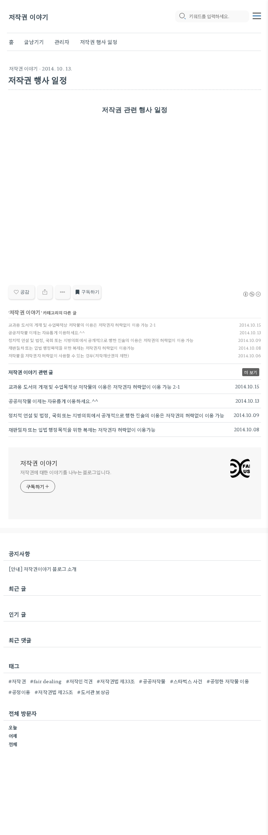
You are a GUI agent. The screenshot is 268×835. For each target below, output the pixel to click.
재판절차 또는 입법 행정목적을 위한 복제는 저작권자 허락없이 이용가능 (71, 348)
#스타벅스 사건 (186, 681)
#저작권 (17, 681)
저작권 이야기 (29, 16)
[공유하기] (45, 292)
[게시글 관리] (63, 292)
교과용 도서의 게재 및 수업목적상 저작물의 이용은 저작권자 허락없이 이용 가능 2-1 (82, 325)
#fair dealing (46, 681)
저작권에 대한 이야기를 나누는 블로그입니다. (66, 472)
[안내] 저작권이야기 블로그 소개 (43, 568)
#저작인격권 (79, 681)
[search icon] (182, 16)
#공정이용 (19, 691)
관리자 (61, 41)
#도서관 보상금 (93, 691)
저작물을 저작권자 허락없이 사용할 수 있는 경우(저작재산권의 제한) (68, 355)
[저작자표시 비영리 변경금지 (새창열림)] (251, 294)
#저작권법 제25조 (54, 691)
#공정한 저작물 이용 (228, 681)
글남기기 (34, 41)
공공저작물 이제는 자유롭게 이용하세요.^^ (46, 332)
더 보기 (250, 372)
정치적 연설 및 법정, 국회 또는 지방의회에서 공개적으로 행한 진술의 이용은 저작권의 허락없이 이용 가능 (101, 340)
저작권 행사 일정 (99, 41)
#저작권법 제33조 (116, 681)
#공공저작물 (152, 681)
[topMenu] (257, 15)
